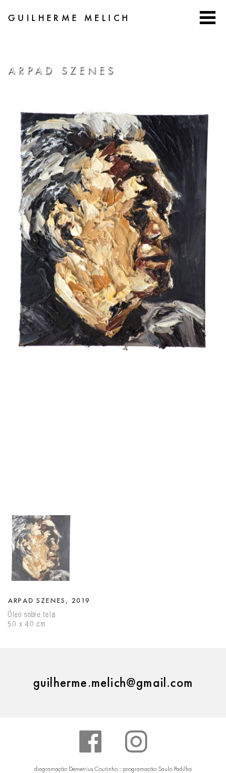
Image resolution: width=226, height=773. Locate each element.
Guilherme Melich (69, 18)
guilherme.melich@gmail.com (113, 682)
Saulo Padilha (175, 769)
